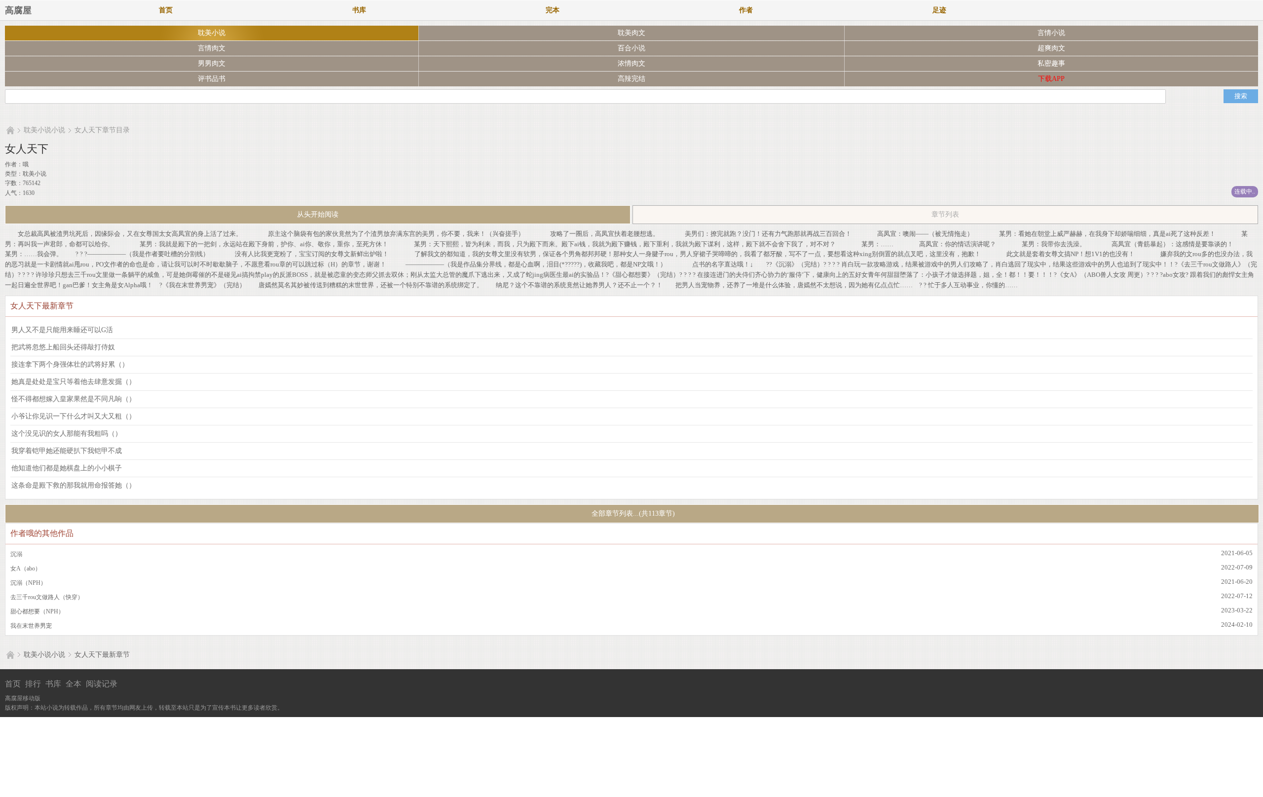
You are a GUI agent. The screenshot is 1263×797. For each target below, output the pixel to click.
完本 (552, 10)
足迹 (939, 10)
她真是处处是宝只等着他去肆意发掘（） (73, 381)
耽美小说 (211, 33)
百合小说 (631, 48)
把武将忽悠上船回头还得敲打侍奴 (63, 347)
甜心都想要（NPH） (37, 611)
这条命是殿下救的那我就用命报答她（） (73, 485)
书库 (359, 10)
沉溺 (16, 554)
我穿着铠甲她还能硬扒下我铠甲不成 (66, 451)
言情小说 (1051, 33)
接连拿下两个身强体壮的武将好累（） (70, 364)
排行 (33, 684)
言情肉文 (211, 48)
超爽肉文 (1051, 48)
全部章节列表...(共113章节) (632, 513)
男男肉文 (211, 63)
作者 (746, 10)
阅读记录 (101, 684)
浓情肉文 (631, 63)
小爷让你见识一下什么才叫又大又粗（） (73, 416)
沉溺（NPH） (28, 582)
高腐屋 (18, 10)
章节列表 (945, 214)
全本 (73, 684)
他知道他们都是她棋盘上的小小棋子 (66, 468)
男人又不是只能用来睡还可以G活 (62, 330)
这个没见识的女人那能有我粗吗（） (66, 433)
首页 (166, 10)
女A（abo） (25, 568)
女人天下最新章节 (102, 654)
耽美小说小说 (44, 130)
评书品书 (211, 78)
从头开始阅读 (317, 214)
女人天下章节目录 (102, 130)
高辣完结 (631, 78)
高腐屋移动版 (22, 698)
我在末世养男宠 (31, 625)
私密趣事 (1051, 63)
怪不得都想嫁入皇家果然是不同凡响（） (73, 399)
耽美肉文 (631, 33)
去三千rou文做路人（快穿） (46, 597)
